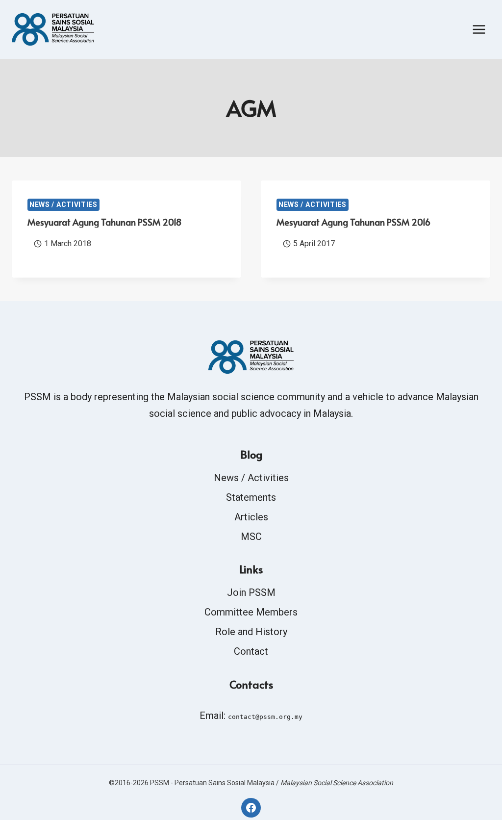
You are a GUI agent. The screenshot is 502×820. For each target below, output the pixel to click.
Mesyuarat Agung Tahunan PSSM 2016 (353, 222)
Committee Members (251, 612)
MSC (251, 536)
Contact (251, 651)
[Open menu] (478, 29)
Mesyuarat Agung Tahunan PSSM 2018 (104, 222)
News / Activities (63, 204)
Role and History (251, 632)
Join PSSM (251, 592)
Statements (251, 497)
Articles (251, 517)
